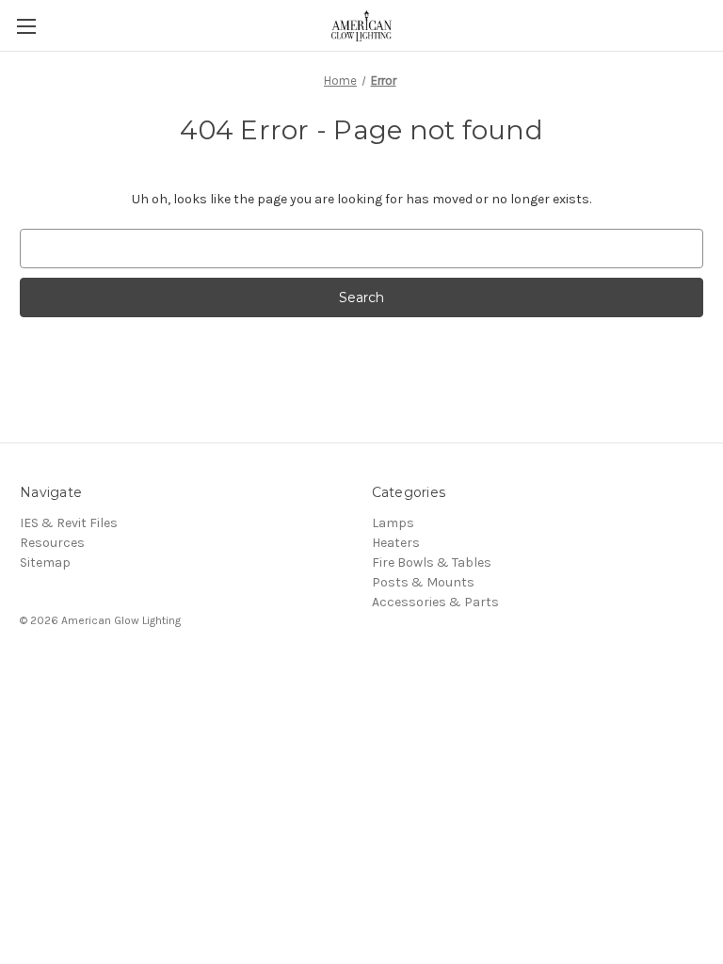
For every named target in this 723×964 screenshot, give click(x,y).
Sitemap (45, 562)
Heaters (396, 543)
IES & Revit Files (69, 523)
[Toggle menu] (26, 26)
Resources (52, 543)
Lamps (393, 523)
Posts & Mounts (423, 582)
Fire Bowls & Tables (431, 562)
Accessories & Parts (435, 602)
